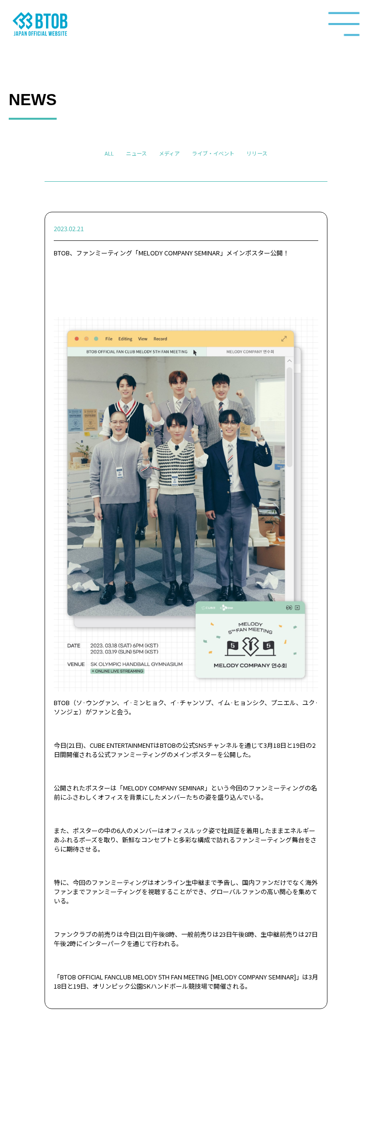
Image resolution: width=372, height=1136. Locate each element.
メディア (169, 153)
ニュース (136, 153)
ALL (109, 153)
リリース (257, 153)
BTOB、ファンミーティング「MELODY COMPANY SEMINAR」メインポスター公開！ (171, 252)
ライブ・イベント (213, 153)
